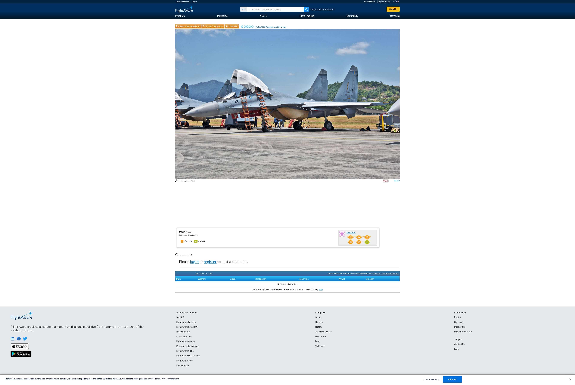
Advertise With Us (323, 331)
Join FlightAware (183, 2)
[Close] (570, 379)
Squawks (458, 322)
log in (194, 261)
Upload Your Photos (214, 26)
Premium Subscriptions (187, 346)
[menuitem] (180, 16)
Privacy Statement (170, 379)
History (318, 327)
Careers (319, 322)
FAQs (456, 349)
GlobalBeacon (182, 365)
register (210, 261)
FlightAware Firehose (186, 322)
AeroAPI (180, 317)
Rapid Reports (183, 331)
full (193, 181)
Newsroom (320, 336)
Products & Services (186, 312)
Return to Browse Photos (189, 26)
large (188, 181)
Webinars (319, 346)
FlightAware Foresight (186, 327)
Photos (457, 317)
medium (181, 181)
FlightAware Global (185, 351)
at (200, 241)
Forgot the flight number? (322, 9)
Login (194, 2)
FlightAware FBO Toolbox (188, 355)
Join (321, 290)
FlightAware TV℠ (184, 361)
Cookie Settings (431, 379)
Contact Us (459, 344)
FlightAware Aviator (185, 341)
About (318, 317)
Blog (317, 341)
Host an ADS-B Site (463, 331)
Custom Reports (184, 336)
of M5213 (187, 241)
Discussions (459, 327)
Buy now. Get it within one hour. (386, 273)
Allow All (452, 379)
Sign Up (393, 9)
